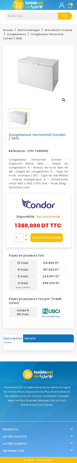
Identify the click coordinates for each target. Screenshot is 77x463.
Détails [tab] (30, 338)
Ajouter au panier (46, 238)
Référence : (18, 151)
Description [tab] (13, 338)
